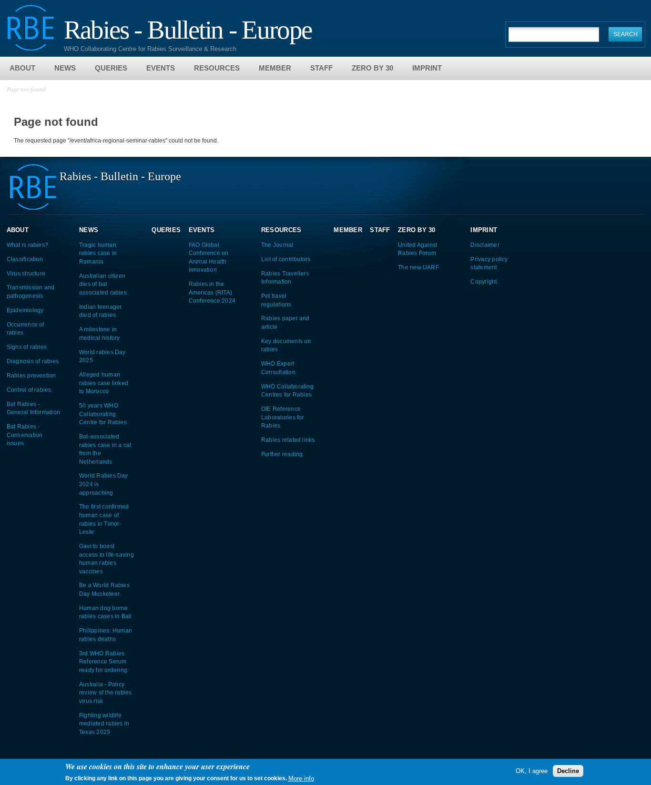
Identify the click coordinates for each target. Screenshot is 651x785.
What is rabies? (28, 245)
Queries (111, 68)
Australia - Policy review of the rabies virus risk (105, 692)
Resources (217, 68)
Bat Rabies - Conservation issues (25, 434)
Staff (321, 68)
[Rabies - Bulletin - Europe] (30, 46)
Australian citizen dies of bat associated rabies (103, 284)
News (65, 68)
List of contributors (286, 259)
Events (160, 68)
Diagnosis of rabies (33, 361)
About (22, 68)
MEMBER (275, 68)
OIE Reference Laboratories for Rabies (282, 417)
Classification (25, 259)
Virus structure (26, 273)
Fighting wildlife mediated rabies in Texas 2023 (104, 723)
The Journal (277, 245)
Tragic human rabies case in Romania (98, 253)
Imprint (427, 68)
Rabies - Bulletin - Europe (188, 29)
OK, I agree (532, 771)
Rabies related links (288, 440)
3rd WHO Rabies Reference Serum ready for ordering (103, 661)
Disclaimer (484, 245)
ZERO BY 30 (372, 68)
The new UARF (418, 267)
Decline (568, 771)
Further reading (282, 454)
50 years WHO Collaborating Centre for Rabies (103, 413)
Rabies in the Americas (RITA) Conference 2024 (212, 292)
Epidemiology (25, 310)
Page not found (26, 89)
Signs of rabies (27, 347)
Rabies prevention (31, 375)
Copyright (483, 281)
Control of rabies (29, 390)
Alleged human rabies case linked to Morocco (103, 382)
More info (301, 778)
